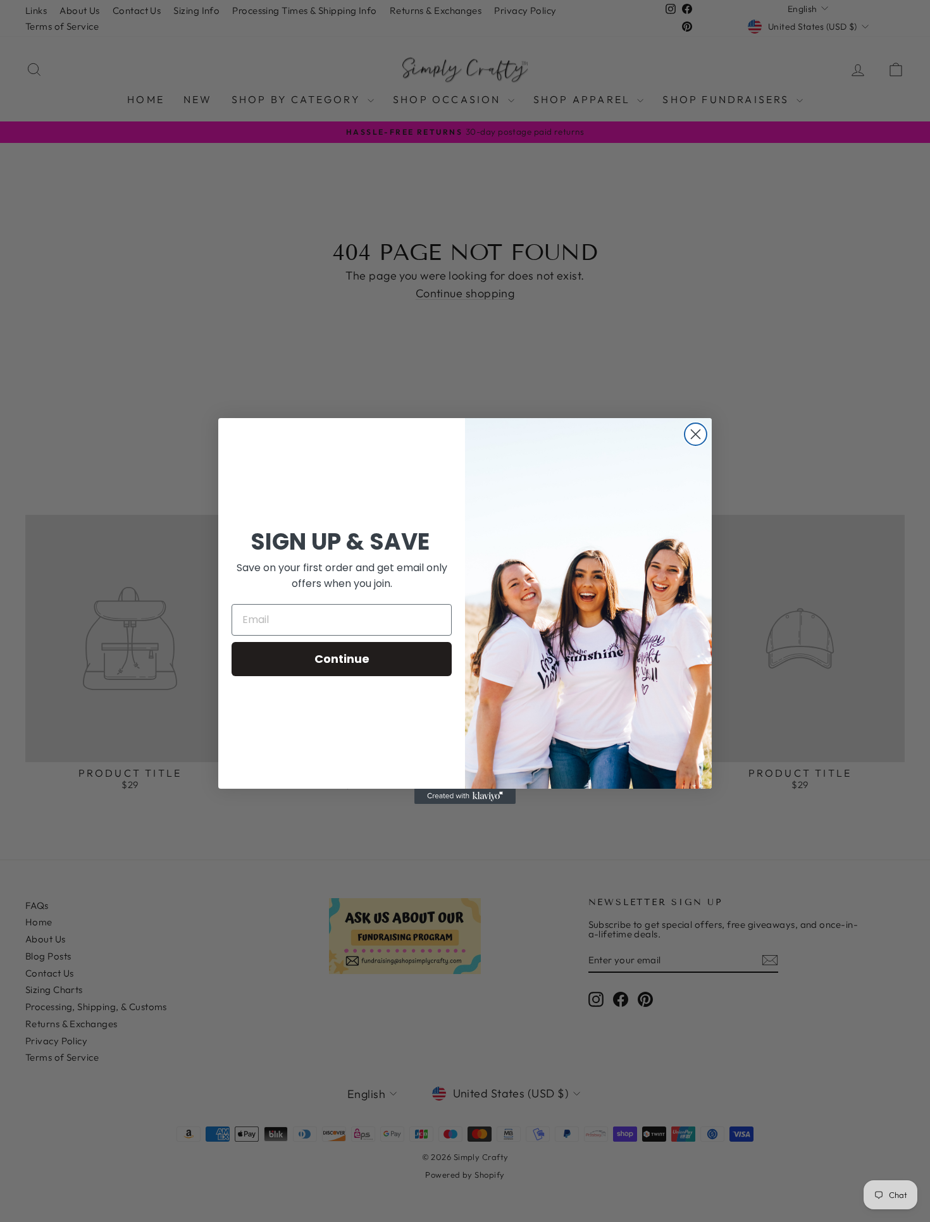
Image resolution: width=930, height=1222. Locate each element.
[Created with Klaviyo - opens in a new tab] (465, 796)
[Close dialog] (696, 434)
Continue (341, 659)
